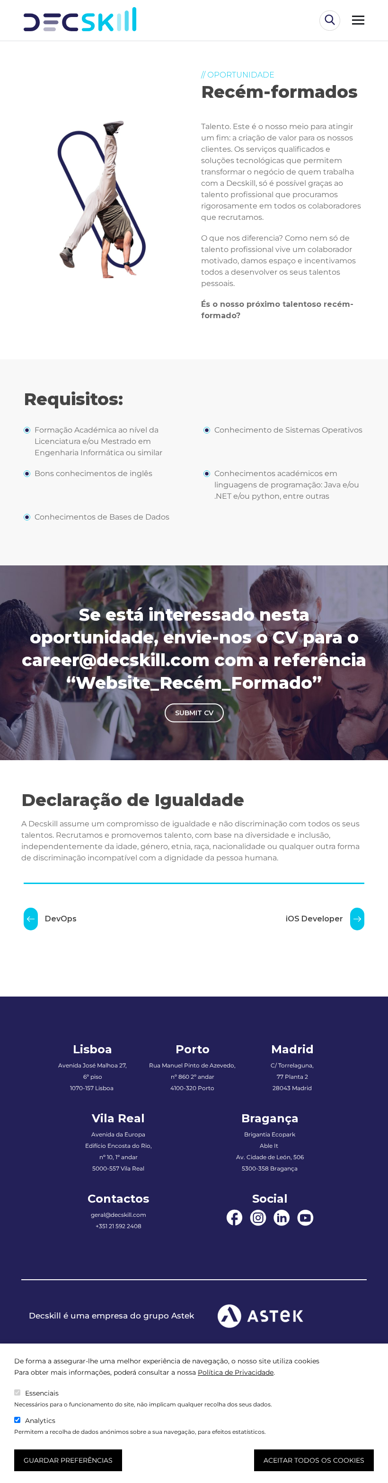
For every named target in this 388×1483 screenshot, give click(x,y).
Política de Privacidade (235, 1372)
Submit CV (194, 713)
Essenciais (42, 1393)
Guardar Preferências (68, 1460)
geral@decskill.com (118, 1214)
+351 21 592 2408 (118, 1226)
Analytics (40, 1420)
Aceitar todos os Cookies (314, 1460)
